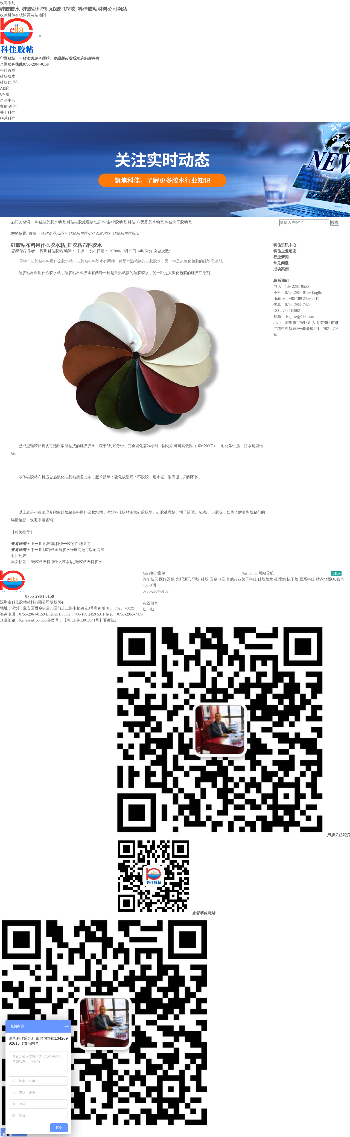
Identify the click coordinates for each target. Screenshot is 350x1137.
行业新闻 (281, 257)
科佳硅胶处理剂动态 (84, 222)
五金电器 (217, 579)
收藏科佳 (7, 15)
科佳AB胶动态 (114, 222)
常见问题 (281, 263)
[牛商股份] (68, 602)
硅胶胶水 (7, 76)
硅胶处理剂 (9, 82)
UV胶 (4, 94)
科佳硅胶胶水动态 (50, 222)
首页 (33, 233)
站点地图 (323, 579)
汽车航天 (150, 579)
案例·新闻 (8, 106)
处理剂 (280, 579)
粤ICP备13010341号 (82, 620)
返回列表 (19, 251)
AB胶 (4, 88)
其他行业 (233, 579)
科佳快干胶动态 (178, 222)
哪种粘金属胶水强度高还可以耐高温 (73, 550)
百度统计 (110, 620)
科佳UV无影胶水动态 (146, 222)
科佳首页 (7, 70)
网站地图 (38, 15)
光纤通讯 (183, 579)
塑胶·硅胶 (200, 579)
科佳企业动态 (53, 233)
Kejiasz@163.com (300, 317)
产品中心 (7, 100)
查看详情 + (21, 544)
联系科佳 (7, 118)
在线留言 (23, 15)
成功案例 (281, 269)
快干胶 (292, 579)
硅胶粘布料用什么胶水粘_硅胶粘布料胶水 (103, 233)
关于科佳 (7, 112)
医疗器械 (166, 579)
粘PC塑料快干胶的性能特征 (66, 544)
